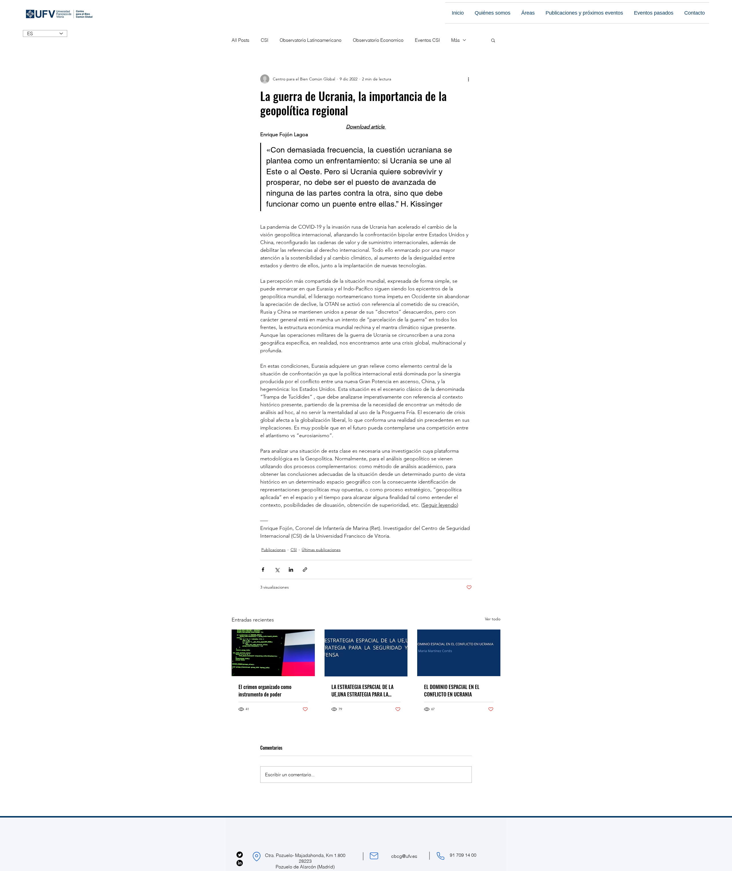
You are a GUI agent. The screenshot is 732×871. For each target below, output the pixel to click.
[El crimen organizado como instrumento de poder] (273, 653)
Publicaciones (273, 549)
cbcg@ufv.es (404, 856)
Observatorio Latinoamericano (310, 40)
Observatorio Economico (378, 40)
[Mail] (374, 856)
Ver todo (492, 618)
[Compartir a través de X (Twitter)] (277, 569)
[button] (493, 40)
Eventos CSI (427, 40)
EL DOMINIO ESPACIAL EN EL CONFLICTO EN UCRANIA (452, 690)
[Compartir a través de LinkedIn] (291, 569)
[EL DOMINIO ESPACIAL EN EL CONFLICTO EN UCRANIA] (458, 653)
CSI (264, 40)
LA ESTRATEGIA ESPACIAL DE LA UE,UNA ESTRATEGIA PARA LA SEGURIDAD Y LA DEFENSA (362, 690)
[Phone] (440, 856)
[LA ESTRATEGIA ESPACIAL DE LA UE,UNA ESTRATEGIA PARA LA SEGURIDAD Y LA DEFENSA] (366, 653)
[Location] (256, 856)
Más (455, 40)
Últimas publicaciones (321, 549)
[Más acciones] (468, 79)
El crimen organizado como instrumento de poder (264, 690)
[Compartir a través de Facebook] (263, 569)
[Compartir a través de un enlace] (305, 569)
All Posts (240, 40)
